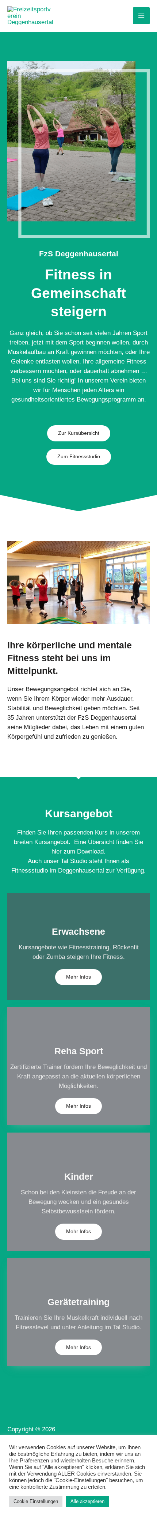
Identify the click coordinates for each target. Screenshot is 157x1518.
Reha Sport (78, 1051)
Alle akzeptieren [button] (87, 1501)
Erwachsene (78, 931)
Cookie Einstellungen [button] (36, 1501)
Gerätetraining (78, 1302)
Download (90, 851)
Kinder (78, 1176)
